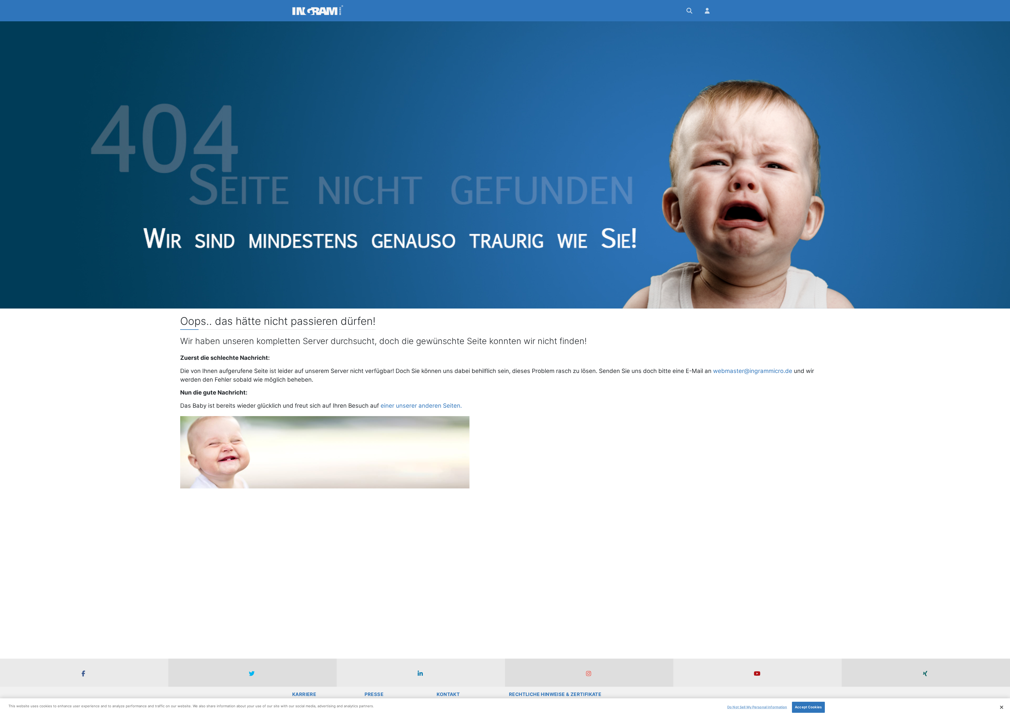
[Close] (1001, 707)
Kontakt (448, 694)
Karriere (304, 694)
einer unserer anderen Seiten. (421, 405)
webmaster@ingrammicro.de (752, 370)
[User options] (708, 10)
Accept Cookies (808, 707)
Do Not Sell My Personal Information (757, 707)
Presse (374, 694)
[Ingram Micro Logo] (317, 10)
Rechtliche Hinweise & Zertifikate (555, 694)
